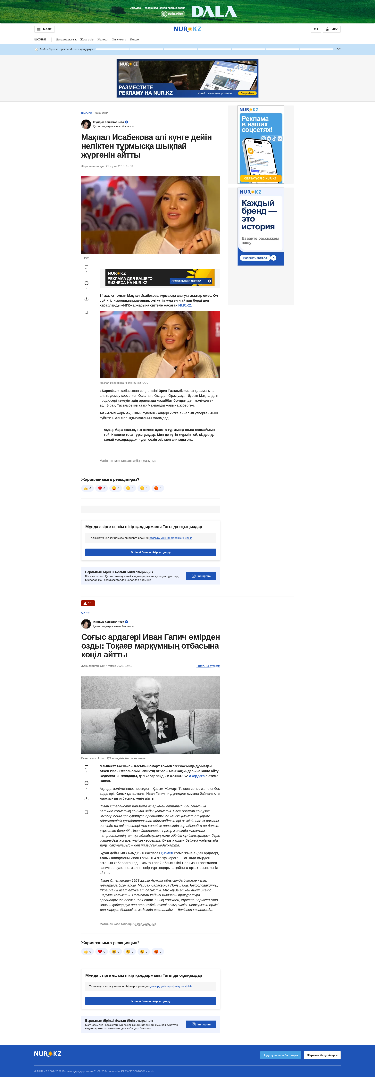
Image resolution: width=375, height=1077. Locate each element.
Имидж (134, 39)
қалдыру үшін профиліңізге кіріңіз (170, 537)
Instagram (204, 575)
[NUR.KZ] (187, 29)
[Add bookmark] (86, 312)
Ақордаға (197, 776)
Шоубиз (40, 39)
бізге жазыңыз (145, 460)
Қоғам (85, 612)
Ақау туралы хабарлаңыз (280, 1055)
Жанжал (102, 39)
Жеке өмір (87, 39)
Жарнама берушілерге (322, 1055)
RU (316, 29)
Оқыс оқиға (119, 39)
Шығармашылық (65, 39)
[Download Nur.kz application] (187, 11)
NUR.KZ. (185, 305)
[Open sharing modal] (86, 299)
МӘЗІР (47, 29)
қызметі (167, 853)
